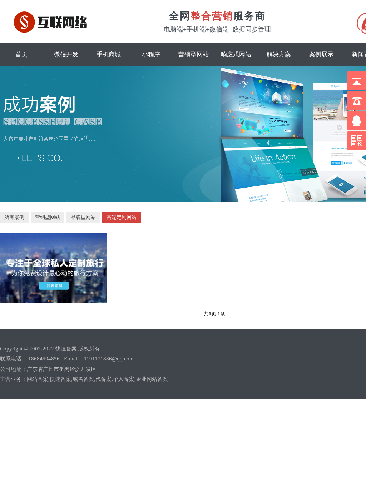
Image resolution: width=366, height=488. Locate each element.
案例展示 (321, 54)
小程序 (151, 54)
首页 (21, 54)
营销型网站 (193, 54)
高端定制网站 (122, 217)
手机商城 (109, 54)
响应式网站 (236, 54)
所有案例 (14, 217)
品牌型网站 (83, 217)
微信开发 (66, 54)
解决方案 (279, 54)
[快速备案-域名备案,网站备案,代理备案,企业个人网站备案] (53, 31)
